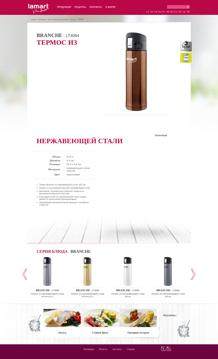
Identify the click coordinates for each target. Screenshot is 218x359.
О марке (110, 7)
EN (155, 12)
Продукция (64, 7)
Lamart (35, 6)
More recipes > (170, 315)
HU (159, 12)
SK (151, 12)
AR (188, 12)
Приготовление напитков (58, 19)
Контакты (96, 7)
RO (180, 12)
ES (175, 12)
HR (167, 12)
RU (171, 12)
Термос (73, 19)
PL (163, 12)
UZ (184, 12)
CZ (147, 12)
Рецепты (80, 7)
